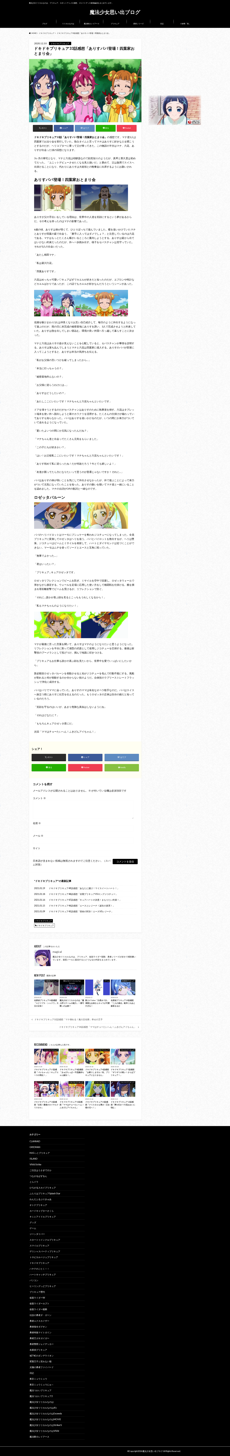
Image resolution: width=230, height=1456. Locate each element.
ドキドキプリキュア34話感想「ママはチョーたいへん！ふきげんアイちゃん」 (97, 1027)
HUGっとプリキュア (40, 1153)
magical (57, 951)
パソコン (34, 1280)
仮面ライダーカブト (39, 1303)
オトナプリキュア (38, 1205)
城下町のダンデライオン (42, 1355)
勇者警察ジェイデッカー (42, 1344)
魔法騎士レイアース (91, 24)
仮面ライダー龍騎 (38, 1309)
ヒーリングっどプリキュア (43, 1286)
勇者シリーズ (138, 24)
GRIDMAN (35, 1147)
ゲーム (33, 1228)
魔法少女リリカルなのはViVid (44, 1431)
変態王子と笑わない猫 (40, 1361)
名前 (37, 823)
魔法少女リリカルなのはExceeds (46, 1413)
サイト (36, 848)
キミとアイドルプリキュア (43, 1216)
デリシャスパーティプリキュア (45, 1251)
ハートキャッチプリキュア (43, 1274)
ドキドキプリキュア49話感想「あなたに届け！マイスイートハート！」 (84, 888)
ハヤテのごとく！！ (39, 1268)
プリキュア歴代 (37, 1292)
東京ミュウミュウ (38, 1378)
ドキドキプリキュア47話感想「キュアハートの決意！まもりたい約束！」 (85, 899)
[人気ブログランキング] (174, 123)
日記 (162, 24)
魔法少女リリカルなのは (42, 1402)
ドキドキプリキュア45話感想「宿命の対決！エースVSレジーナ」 (81, 911)
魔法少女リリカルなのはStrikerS (46, 1425)
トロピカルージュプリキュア (44, 1257)
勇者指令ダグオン (38, 1326)
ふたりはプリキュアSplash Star (45, 1193)
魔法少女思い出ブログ (115, 12)
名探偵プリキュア (38, 1349)
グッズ (33, 1222)
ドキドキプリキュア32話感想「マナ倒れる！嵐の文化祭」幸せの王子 (68, 1019)
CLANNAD (35, 1141)
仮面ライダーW (37, 1297)
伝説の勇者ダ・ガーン (40, 1315)
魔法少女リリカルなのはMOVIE (45, 1419)
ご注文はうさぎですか (40, 1170)
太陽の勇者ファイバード (42, 1367)
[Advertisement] (174, 67)
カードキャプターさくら (42, 1210)
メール (38, 835)
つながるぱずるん (38, 1176)
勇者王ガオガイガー (39, 1338)
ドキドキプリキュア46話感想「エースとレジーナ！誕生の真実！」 (82, 905)
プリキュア (115, 24)
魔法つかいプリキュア (40, 1390)
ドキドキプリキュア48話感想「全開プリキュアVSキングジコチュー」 (83, 894)
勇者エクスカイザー (39, 1321)
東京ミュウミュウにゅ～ (42, 1384)
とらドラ (34, 1182)
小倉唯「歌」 (185, 24)
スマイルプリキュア (39, 1245)
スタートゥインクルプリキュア (45, 1239)
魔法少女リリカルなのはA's (43, 1407)
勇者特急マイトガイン (40, 1332)
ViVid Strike (35, 1164)
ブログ (44, 24)
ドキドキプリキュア (46, 880)
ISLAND (34, 1158)
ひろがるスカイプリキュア (43, 1187)
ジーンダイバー (37, 1234)
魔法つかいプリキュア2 (41, 1396)
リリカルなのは (68, 24)
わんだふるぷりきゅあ (40, 1199)
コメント (39, 798)
